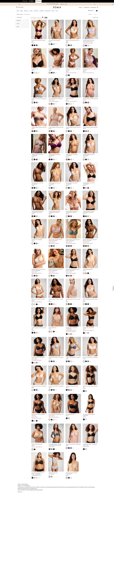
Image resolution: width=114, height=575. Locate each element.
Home (18, 14)
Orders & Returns (87, 7)
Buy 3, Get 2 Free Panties (52, 4)
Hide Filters (19, 17)
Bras (21, 14)
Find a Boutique (93, 7)
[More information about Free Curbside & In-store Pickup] (42, 17)
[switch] (45, 17)
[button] (97, 10)
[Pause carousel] (112, 4)
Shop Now (61, 4)
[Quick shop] (39, 45)
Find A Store (95, 17)
